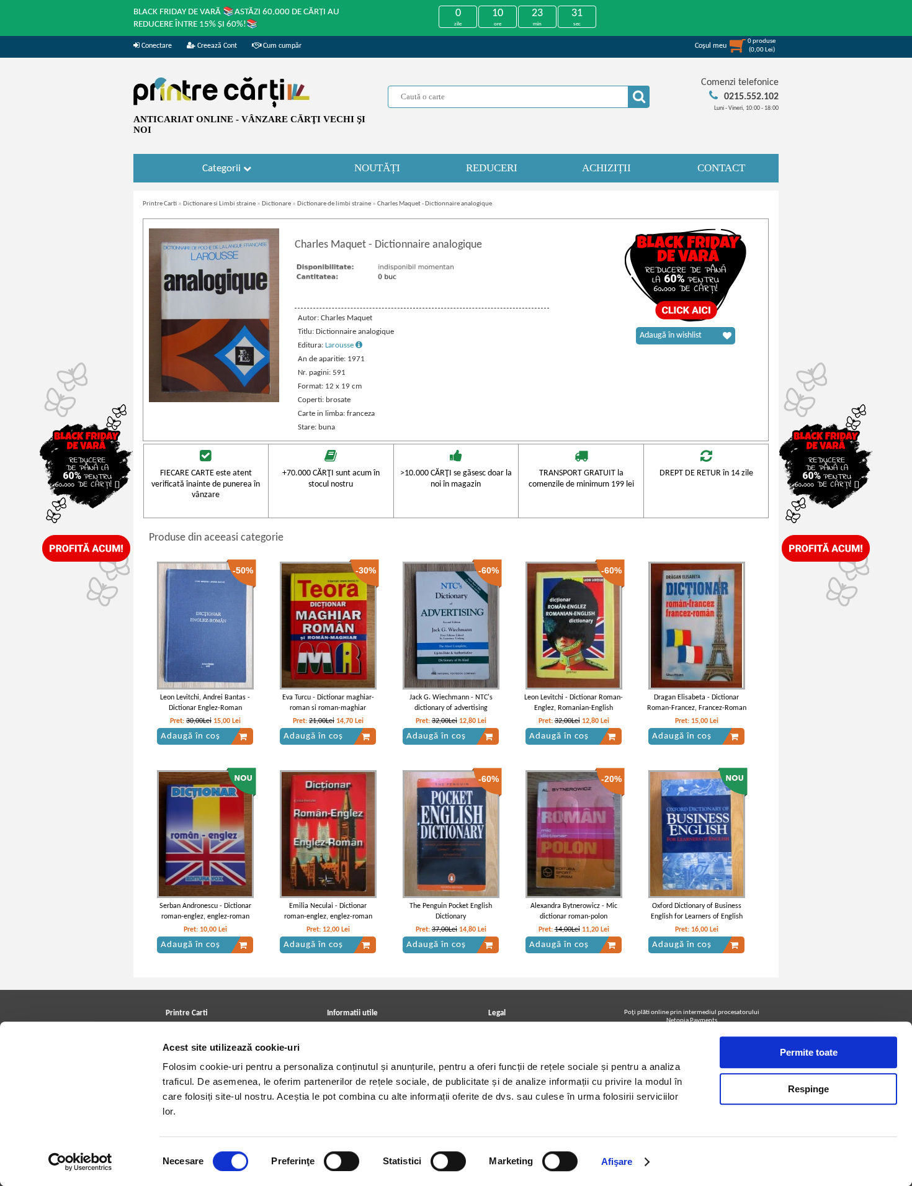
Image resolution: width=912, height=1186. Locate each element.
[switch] (341, 1161)
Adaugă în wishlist (671, 335)
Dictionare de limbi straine (334, 203)
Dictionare (276, 203)
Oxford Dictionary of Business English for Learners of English (697, 911)
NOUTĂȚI (377, 168)
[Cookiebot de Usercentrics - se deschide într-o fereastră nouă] (80, 1161)
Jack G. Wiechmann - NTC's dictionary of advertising (451, 703)
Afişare (617, 1161)
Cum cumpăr (281, 46)
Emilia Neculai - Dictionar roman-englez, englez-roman (328, 911)
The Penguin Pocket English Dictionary (450, 911)
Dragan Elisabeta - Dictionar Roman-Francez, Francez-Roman (696, 703)
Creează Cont (216, 46)
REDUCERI (491, 168)
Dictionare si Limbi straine (219, 203)
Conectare (156, 46)
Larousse (340, 345)
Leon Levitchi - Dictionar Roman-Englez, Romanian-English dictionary (573, 708)
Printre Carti (160, 203)
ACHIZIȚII (606, 168)
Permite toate (809, 1052)
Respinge (808, 1089)
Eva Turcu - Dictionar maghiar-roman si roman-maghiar (328, 703)
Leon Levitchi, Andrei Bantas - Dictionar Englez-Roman (205, 703)
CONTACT (721, 168)
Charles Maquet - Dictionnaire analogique (434, 203)
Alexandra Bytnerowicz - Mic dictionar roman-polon (573, 911)
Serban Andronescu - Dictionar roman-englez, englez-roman (205, 911)
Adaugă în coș (190, 736)
